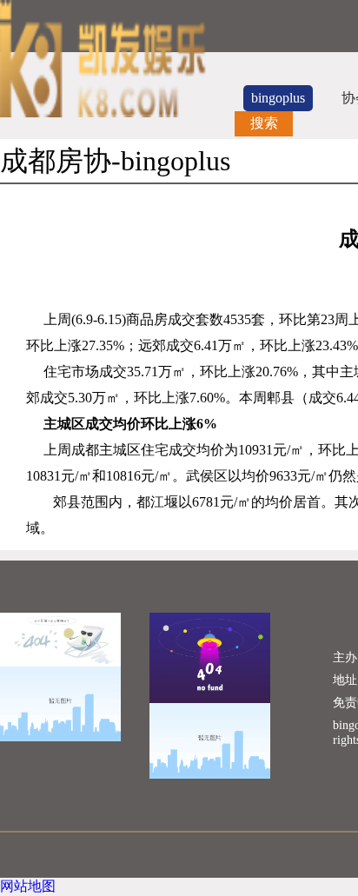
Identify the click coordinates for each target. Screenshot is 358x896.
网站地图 (28, 886)
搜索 (264, 123)
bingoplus (278, 97)
